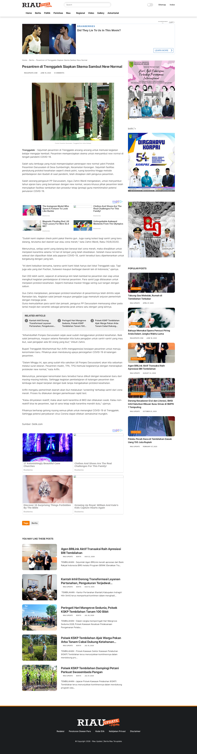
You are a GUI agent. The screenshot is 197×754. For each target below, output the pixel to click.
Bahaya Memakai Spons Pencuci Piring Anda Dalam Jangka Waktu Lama (149, 332)
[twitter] (156, 13)
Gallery (100, 13)
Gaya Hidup (136, 324)
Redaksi (60, 731)
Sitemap (162, 4)
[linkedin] (46, 530)
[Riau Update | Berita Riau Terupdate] (37, 6)
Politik (47, 13)
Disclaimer (135, 731)
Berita (38, 13)
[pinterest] (40, 530)
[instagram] (169, 13)
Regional (80, 13)
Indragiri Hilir (138, 359)
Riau (68, 13)
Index (172, 4)
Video (91, 13)
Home (29, 13)
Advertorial (113, 13)
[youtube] (173, 13)
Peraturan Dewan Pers (80, 731)
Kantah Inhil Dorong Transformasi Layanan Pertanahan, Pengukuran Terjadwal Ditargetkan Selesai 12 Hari (41, 323)
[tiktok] (165, 13)
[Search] (108, 4)
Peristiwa (58, 13)
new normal (114, 153)
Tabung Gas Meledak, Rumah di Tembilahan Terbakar (145, 297)
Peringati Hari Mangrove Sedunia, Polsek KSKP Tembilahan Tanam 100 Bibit (74, 323)
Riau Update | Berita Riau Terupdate (107, 741)
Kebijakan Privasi (117, 731)
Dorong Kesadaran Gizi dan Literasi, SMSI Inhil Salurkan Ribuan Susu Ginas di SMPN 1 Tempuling (151, 404)
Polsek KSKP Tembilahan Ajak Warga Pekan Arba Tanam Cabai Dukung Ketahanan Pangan (107, 323)
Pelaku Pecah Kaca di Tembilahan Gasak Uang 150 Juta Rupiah (150, 441)
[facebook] (152, 13)
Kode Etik (99, 731)
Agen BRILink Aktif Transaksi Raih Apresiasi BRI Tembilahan (91, 551)
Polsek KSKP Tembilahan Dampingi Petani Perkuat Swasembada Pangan (90, 670)
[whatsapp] (160, 13)
